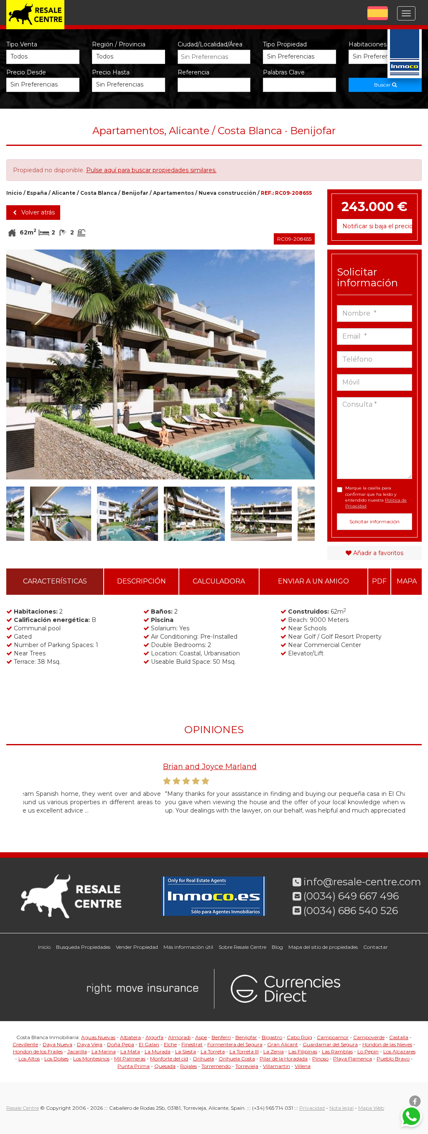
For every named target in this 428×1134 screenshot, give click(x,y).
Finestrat (192, 1044)
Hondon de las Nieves (387, 1044)
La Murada (158, 1051)
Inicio (14, 193)
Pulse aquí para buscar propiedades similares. (151, 170)
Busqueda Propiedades (83, 947)
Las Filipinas (302, 1051)
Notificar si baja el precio (377, 226)
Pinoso (320, 1058)
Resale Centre (22, 1108)
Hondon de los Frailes (38, 1051)
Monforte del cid (169, 1058)
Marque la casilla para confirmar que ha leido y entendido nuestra (376, 497)
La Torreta (213, 1051)
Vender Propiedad (137, 947)
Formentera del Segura (234, 1044)
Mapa (407, 581)
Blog (277, 947)
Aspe (201, 1037)
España (37, 193)
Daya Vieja (89, 1044)
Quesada (165, 1066)
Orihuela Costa (237, 1058)
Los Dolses (56, 1058)
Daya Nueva (57, 1044)
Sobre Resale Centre (242, 947)
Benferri (221, 1037)
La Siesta (185, 1051)
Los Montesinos (91, 1058)
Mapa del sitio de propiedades (323, 947)
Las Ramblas (337, 1051)
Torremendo (216, 1066)
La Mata (130, 1051)
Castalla (398, 1037)
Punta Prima (133, 1066)
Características (55, 581)
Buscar (383, 85)
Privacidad (312, 1108)
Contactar (375, 947)
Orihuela (203, 1058)
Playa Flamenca (352, 1058)
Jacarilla (77, 1051)
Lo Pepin (368, 1051)
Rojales (188, 1066)
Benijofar (135, 193)
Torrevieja (246, 1066)
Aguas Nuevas (98, 1037)
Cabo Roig (299, 1037)
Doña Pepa (120, 1044)
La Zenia (273, 1051)
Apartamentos (173, 193)
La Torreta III (244, 1051)
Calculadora (219, 581)
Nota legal (341, 1108)
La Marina (104, 1051)
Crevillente (25, 1044)
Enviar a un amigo (313, 581)
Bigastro (272, 1037)
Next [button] (299, 364)
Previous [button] (21, 364)
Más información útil (188, 947)
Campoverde (369, 1037)
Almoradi (179, 1037)
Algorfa (154, 1037)
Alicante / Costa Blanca (84, 193)
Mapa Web (371, 1108)
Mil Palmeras (129, 1058)
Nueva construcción (227, 193)
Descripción (141, 581)
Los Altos (29, 1058)
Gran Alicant (282, 1044)
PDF (379, 581)
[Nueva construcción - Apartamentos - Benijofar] (160, 364)
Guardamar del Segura (330, 1044)
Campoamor (333, 1037)
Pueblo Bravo (393, 1058)
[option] (160, 364)
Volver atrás (37, 212)
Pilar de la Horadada (284, 1058)
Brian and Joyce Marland (70, 766)
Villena (303, 1066)
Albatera (130, 1037)
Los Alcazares (399, 1051)
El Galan (149, 1044)
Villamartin (276, 1066)
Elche (170, 1044)
